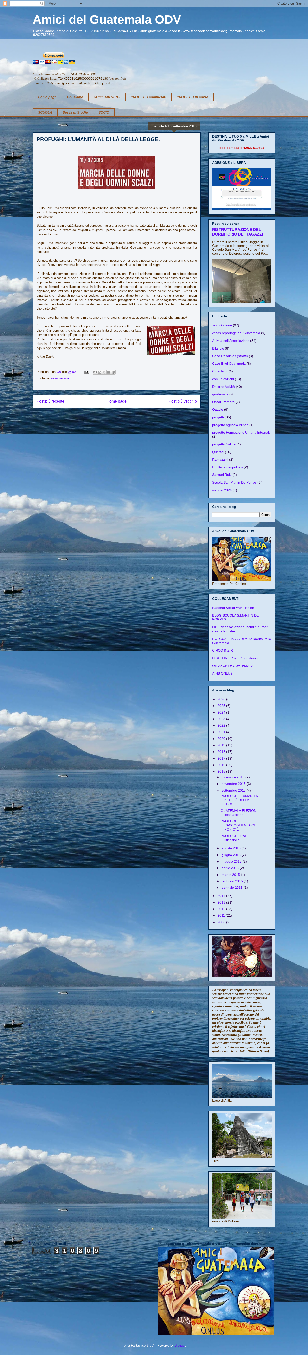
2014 (222, 896)
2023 (222, 719)
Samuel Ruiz (221, 475)
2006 (222, 922)
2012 (222, 909)
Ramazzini (220, 459)
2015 (222, 771)
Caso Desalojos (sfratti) (230, 356)
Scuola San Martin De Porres (234, 482)
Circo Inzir (220, 371)
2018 (222, 752)
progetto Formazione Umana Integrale (241, 432)
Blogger (180, 1345)
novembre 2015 (234, 784)
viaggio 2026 (222, 490)
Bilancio (218, 348)
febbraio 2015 (233, 881)
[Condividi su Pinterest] (113, 372)
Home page (47, 97)
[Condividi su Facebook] (108, 372)
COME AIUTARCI (107, 97)
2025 (222, 706)
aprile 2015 (231, 868)
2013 (222, 902)
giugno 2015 (232, 855)
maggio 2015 (232, 861)
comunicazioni (223, 379)
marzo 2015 (231, 874)
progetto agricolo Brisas (230, 425)
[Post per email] (86, 372)
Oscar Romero (223, 402)
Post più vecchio (183, 401)
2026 (222, 699)
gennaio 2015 (233, 887)
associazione (60, 378)
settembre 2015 (234, 790)
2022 (222, 725)
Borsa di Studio (75, 112)
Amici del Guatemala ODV (107, 19)
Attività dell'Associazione (230, 341)
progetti (218, 417)
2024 (222, 712)
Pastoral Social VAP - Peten (233, 608)
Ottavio (217, 409)
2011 (222, 915)
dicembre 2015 (233, 777)
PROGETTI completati (148, 97)
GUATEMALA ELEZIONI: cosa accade (239, 813)
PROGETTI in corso (192, 97)
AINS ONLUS (222, 673)
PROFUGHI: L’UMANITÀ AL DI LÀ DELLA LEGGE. (239, 800)
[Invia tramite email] (95, 372)
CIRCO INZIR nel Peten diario (235, 658)
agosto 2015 (232, 848)
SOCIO (103, 112)
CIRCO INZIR (222, 650)
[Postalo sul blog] (99, 372)
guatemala (220, 394)
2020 (222, 739)
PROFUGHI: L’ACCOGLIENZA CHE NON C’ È (239, 825)
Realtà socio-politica (227, 467)
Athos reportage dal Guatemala (236, 333)
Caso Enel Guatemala (229, 363)
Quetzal (218, 452)
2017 (222, 758)
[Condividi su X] (104, 372)
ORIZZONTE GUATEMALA (232, 666)
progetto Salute (224, 444)
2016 (222, 765)
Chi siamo (75, 97)
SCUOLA (45, 112)
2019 (222, 745)
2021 (222, 732)
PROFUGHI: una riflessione (233, 838)
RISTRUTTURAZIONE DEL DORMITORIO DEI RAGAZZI (237, 231)
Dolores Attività (223, 387)
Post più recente (50, 401)
